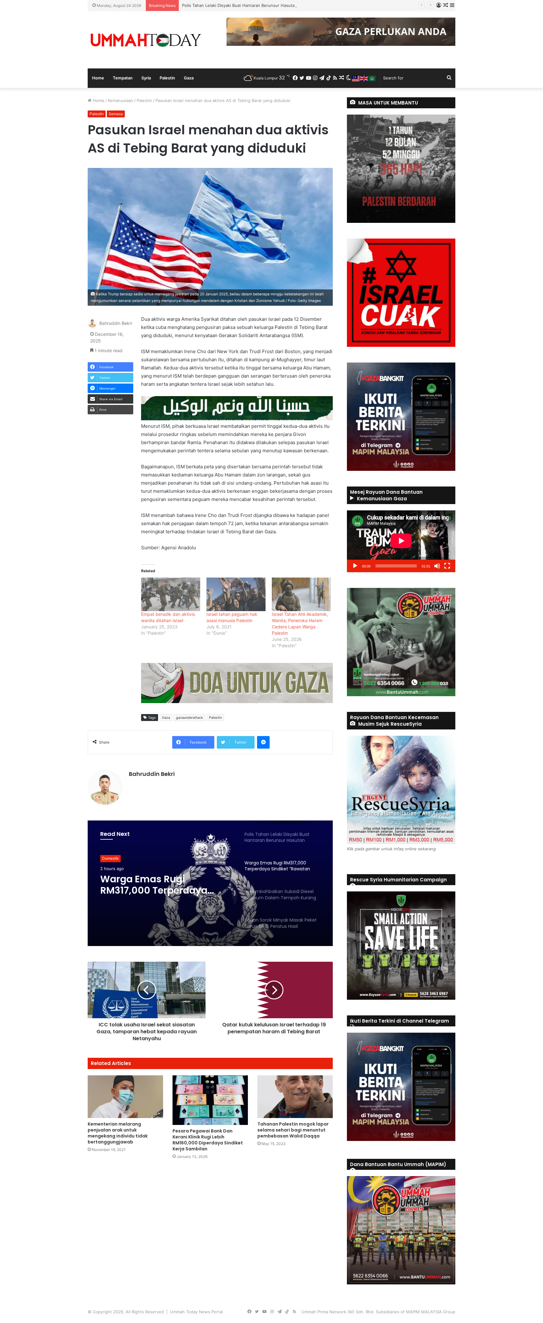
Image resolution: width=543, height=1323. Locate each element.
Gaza (189, 77)
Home (98, 77)
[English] (364, 77)
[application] (401, 541)
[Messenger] (263, 742)
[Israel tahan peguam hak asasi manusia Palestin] (236, 594)
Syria (146, 77)
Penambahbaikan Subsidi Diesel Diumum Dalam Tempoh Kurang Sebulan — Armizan (164, 892)
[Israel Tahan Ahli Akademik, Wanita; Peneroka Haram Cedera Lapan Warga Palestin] (301, 594)
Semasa (116, 113)
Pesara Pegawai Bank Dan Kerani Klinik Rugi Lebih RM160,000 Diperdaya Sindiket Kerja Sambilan (208, 1140)
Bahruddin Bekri (115, 323)
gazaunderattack (189, 717)
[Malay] (356, 77)
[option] (210, 883)
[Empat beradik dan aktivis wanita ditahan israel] (170, 594)
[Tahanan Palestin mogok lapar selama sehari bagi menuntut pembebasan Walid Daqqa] (295, 1096)
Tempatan (123, 77)
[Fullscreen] (447, 566)
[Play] (355, 566)
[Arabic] (372, 77)
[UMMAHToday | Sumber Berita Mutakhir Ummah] (146, 40)
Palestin (167, 77)
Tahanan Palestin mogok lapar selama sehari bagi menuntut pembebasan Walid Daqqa (293, 1130)
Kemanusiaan (120, 100)
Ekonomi (109, 860)
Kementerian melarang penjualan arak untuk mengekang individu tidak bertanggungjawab (118, 1133)
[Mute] (437, 566)
